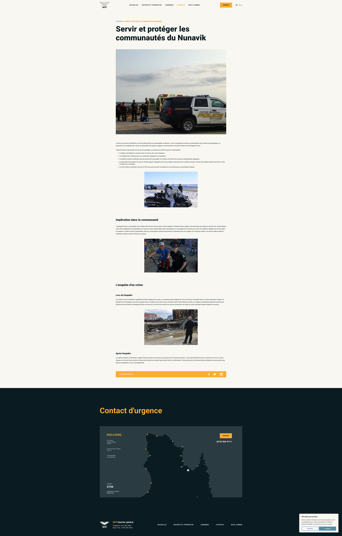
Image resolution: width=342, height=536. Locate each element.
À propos (181, 5)
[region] (318, 523)
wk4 (240, 5)
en (236, 5)
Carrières (169, 5)
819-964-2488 (126, 525)
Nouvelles (133, 5)
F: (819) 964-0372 (111, 457)
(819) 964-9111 (224, 441)
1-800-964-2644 (127, 528)
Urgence (226, 5)
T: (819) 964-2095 (111, 455)
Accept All (327, 528)
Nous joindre (194, 5)
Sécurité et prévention (152, 5)
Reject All (310, 528)
